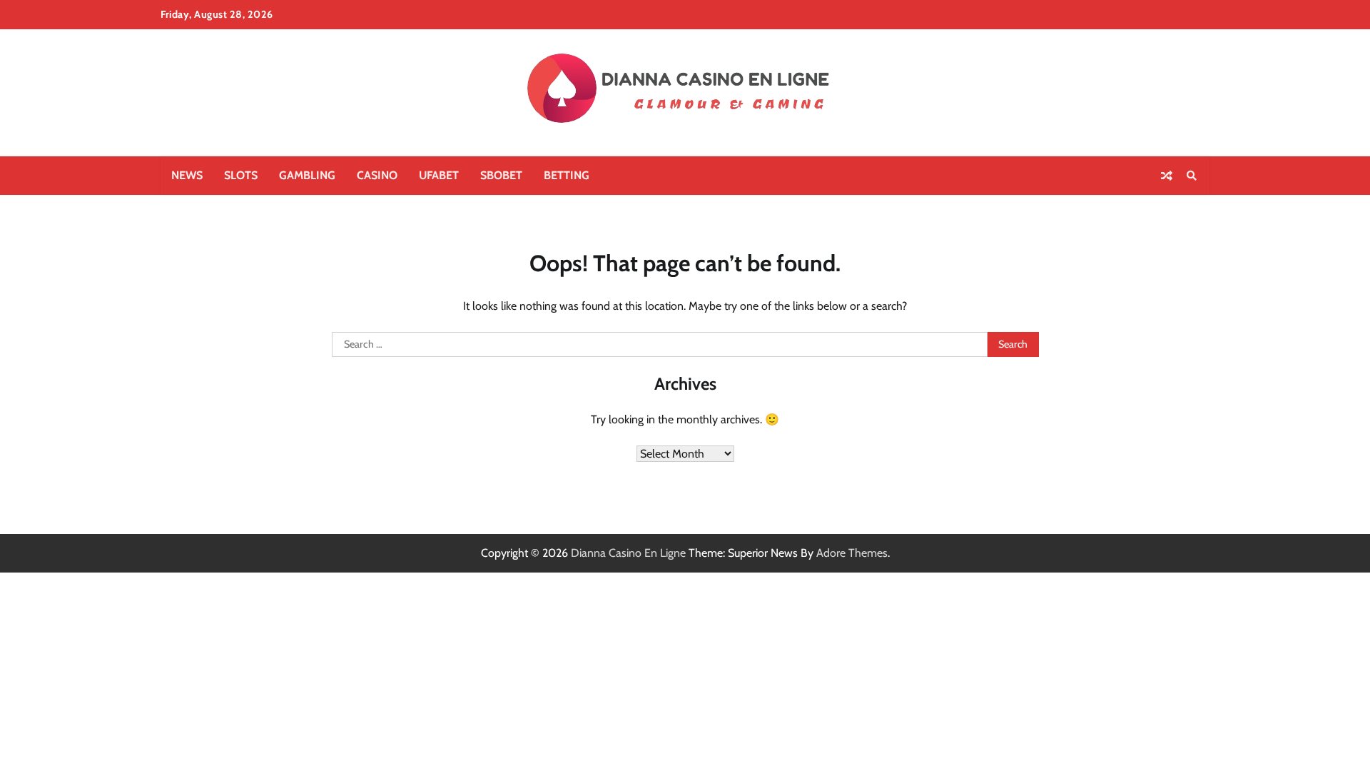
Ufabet (439, 175)
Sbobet (501, 175)
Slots (241, 175)
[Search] (1191, 175)
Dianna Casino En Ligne (628, 553)
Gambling (307, 175)
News (187, 175)
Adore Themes (852, 553)
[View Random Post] (1166, 175)
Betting (566, 175)
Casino (377, 175)
